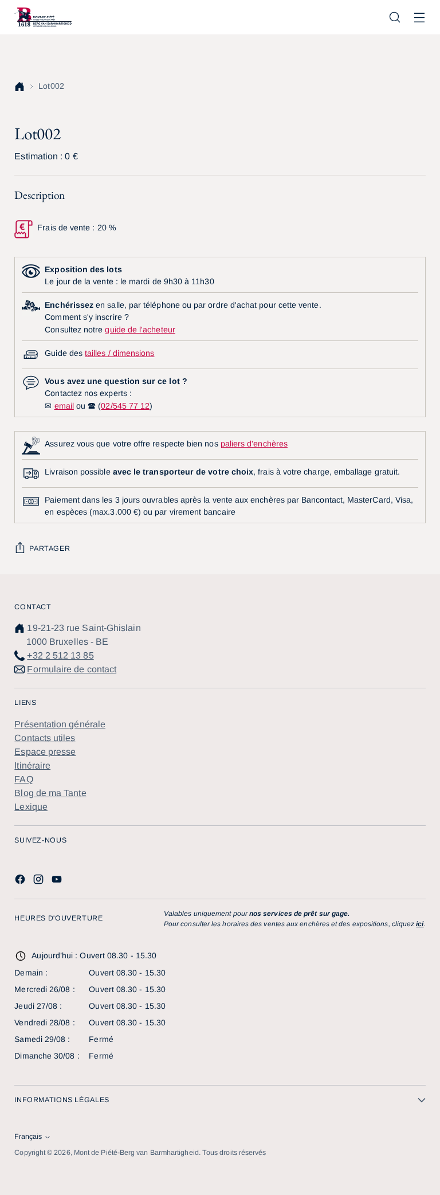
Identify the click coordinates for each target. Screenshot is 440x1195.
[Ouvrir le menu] (419, 17)
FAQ (23, 779)
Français (28, 1137)
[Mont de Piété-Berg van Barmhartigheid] (43, 17)
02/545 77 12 (125, 405)
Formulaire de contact (71, 669)
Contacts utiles (44, 738)
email (64, 405)
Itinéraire (32, 765)
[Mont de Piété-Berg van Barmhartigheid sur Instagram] (39, 881)
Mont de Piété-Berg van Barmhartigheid (136, 1153)
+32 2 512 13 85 (60, 655)
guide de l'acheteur (140, 329)
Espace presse (45, 752)
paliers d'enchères (254, 443)
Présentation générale (59, 724)
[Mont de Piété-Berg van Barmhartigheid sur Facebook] (21, 881)
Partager (49, 548)
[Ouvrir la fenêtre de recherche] (395, 17)
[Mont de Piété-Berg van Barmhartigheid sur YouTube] (58, 881)
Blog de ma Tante (50, 793)
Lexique (31, 807)
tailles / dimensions (119, 353)
